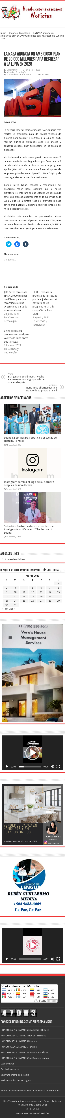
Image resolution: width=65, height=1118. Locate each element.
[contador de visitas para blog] (19, 1012)
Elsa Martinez (13, 70)
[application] (32, 752)
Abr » (12, 608)
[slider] (30, 766)
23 (6, 600)
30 (6, 605)
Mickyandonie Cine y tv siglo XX (17, 1080)
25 (24, 600)
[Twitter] (33, 1109)
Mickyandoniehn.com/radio (15, 1075)
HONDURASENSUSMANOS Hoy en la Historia (23, 1035)
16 (6, 596)
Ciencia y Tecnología (19, 33)
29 (58, 600)
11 (24, 592)
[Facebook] (30, 1109)
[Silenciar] (52, 766)
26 (32, 600)
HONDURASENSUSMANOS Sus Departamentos (25, 1058)
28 (50, 600)
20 (41, 596)
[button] (32, 753)
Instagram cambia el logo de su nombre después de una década (29, 483)
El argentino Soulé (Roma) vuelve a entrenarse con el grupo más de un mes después (26, 378)
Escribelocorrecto (10, 1069)
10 (15, 592)
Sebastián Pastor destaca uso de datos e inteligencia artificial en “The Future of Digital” (29, 529)
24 (15, 600)
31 (15, 605)
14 (50, 592)
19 (32, 596)
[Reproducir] (7, 766)
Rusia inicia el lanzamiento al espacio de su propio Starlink (41, 388)
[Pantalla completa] (58, 766)
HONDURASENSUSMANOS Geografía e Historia (25, 1030)
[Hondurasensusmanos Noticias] (32, 11)
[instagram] (37, 1109)
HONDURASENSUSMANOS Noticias (19, 1041)
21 (50, 596)
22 (58, 596)
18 (24, 596)
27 (41, 600)
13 (41, 592)
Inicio (3, 33)
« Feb (5, 608)
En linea (13, 559)
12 (32, 592)
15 (58, 592)
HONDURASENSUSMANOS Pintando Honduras (24, 1052)
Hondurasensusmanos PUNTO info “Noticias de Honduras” (31, 1090)
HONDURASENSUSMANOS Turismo (19, 1046)
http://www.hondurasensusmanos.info (23, 1101)
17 (15, 596)
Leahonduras (7, 1063)
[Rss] (27, 1109)
